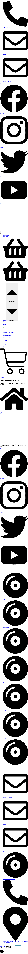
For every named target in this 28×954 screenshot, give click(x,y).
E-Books (5, 340)
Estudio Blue (18, 945)
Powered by (2, 946)
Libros (4, 330)
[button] (14, 951)
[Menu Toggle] (0, 232)
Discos (4, 324)
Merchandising (7, 335)
